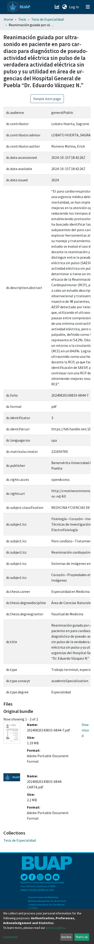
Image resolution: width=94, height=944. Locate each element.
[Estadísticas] (57, 7)
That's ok (82, 937)
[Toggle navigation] (88, 7)
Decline (66, 937)
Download (85, 730)
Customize (10, 937)
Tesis (22, 19)
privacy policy (55, 928)
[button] (64, 7)
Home (8, 19)
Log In (74, 7)
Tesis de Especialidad (47, 19)
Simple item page (47, 98)
